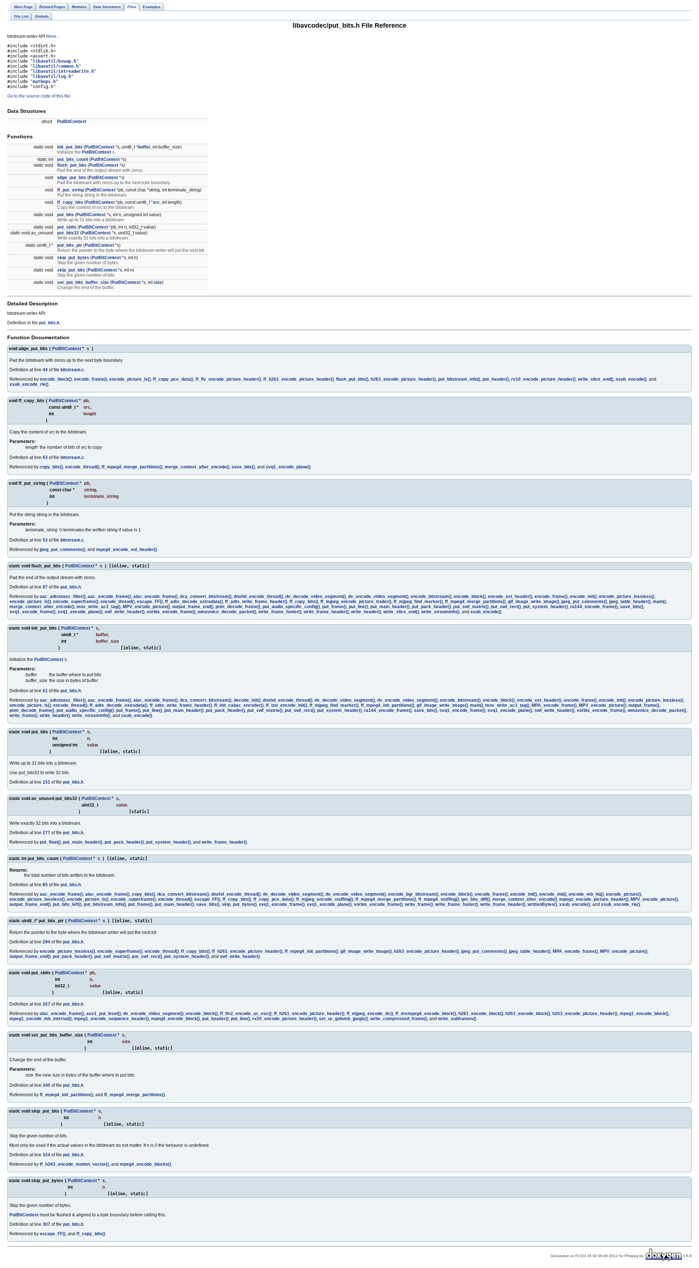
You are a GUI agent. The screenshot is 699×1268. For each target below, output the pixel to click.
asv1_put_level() (103, 1013)
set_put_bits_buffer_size (83, 282)
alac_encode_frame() (155, 596)
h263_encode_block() (527, 1013)
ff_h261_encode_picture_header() (298, 379)
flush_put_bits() (352, 379)
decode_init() (247, 700)
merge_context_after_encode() (197, 466)
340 (46, 1085)
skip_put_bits (71, 270)
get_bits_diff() (475, 899)
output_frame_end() (192, 606)
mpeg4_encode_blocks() (145, 1164)
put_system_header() (545, 606)
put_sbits (66, 227)
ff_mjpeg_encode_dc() (370, 1013)
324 (46, 1154)
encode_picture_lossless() (626, 596)
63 (45, 457)
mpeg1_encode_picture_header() (593, 899)
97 (45, 587)
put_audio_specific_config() (291, 606)
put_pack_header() (431, 606)
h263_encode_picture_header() (403, 379)
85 (45, 884)
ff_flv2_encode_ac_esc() (246, 1013)
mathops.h (44, 81)
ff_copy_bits (70, 202)
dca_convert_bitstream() (206, 596)
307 (46, 1224)
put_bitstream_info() (459, 379)
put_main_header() (390, 606)
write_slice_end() (595, 379)
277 (46, 832)
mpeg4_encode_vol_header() (126, 549)
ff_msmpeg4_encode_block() (425, 1013)
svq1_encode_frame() (32, 611)
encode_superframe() (75, 601)
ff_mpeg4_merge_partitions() (132, 466)
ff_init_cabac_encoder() (239, 705)
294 (46, 941)
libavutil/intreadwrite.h (63, 71)
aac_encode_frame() (109, 596)
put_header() (495, 379)
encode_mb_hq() (586, 894)
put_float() (50, 842)
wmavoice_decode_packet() (227, 611)
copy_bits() (51, 466)
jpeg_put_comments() (62, 549)
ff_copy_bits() (303, 601)
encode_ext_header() (510, 596)
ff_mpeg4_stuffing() (438, 899)
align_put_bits (71, 177)
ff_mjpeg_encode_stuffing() (324, 899)
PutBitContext (71, 121)
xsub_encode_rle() (28, 384)
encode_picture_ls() (130, 379)
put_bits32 (68, 232)
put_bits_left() (67, 904)
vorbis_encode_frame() (171, 611)
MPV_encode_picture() (146, 606)
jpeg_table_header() (630, 601)
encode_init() (583, 596)
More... (53, 36)
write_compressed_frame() (398, 1018)
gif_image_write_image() (533, 601)
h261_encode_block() (480, 1013)
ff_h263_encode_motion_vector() (74, 1164)
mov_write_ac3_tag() (98, 606)
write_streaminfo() (440, 611)
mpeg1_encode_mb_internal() (40, 1018)
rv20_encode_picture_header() (284, 1018)
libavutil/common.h (56, 66)
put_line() (358, 606)
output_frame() (643, 705)
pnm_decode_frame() (238, 606)
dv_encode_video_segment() (378, 596)
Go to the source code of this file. (39, 96)
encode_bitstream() (431, 596)
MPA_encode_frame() (554, 705)
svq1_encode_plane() (288, 466)
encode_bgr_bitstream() (413, 894)
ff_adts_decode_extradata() (194, 601)
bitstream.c (72, 369)
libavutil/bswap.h (54, 61)
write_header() (366, 611)
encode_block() (56, 379)
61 (45, 690)
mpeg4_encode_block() (175, 1018)
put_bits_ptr (69, 245)
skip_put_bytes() (239, 904)
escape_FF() (150, 601)
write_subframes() (457, 1018)
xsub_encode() (631, 379)
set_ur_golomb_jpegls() (343, 1018)
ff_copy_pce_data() (173, 379)
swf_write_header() (124, 611)
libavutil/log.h (52, 76)
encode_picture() (623, 894)
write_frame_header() (326, 611)
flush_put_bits (72, 165)
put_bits (65, 214)
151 (46, 782)
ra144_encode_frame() (594, 606)
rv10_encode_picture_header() (543, 379)
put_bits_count (72, 159)
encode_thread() (82, 466)
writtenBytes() (542, 904)
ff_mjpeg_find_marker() (418, 601)
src (156, 202)
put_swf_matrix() (471, 606)
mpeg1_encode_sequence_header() (111, 1018)
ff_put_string (70, 190)
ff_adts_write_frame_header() (256, 601)
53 (45, 540)
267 (46, 1004)
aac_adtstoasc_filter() (63, 596)
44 (45, 369)
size (158, 282)
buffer (144, 147)
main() (659, 601)
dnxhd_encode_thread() (258, 596)
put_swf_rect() (506, 606)
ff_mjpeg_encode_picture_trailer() (355, 601)
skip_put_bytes (73, 257)
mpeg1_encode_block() (644, 1013)
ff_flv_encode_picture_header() (228, 379)
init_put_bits (70, 147)
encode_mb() (552, 894)
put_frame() (334, 606)
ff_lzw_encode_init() (286, 705)
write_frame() (23, 715)
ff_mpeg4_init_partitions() (387, 705)
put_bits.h (49, 322)
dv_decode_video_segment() (315, 596)
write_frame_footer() (279, 611)
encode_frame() (90, 379)
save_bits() (243, 466)
